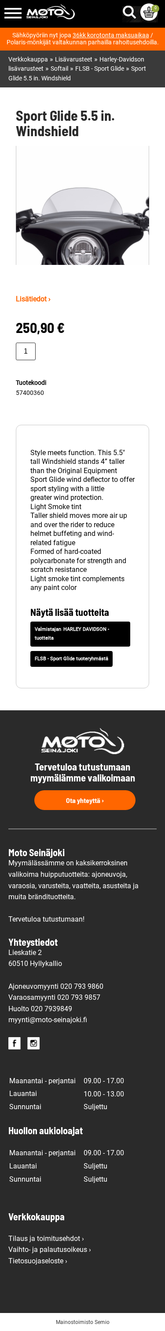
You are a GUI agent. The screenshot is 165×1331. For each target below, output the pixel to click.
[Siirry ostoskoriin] (148, 12)
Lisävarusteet (73, 59)
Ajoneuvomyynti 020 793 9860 (55, 986)
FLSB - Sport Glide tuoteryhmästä (71, 659)
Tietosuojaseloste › (37, 1261)
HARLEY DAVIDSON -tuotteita (72, 633)
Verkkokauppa (28, 59)
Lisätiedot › (33, 299)
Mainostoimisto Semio (83, 1322)
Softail (59, 68)
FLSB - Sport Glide (99, 68)
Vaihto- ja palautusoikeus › (49, 1249)
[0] (148, 12)
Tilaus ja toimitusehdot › (46, 1238)
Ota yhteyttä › (85, 800)
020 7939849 (51, 1009)
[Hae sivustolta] (131, 10)
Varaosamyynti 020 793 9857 (54, 997)
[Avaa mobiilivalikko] (13, 14)
